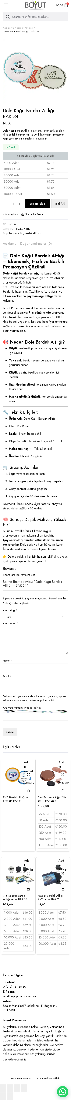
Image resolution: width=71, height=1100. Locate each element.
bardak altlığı (16, 233)
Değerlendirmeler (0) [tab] (36, 243)
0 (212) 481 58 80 (14, 987)
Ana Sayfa (8, 28)
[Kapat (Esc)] (24, 1088)
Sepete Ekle (37, 204)
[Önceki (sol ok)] (3, 1096)
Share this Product (35, 214)
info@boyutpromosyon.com (19, 996)
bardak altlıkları (33, 233)
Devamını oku (28, 790)
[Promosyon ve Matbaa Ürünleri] (35, 5)
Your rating (10, 610)
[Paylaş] (17, 1088)
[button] (62, 1091)
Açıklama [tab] (9, 243)
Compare (28, 782)
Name (7, 660)
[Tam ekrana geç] (10, 1088)
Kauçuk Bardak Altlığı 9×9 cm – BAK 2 (50, 897)
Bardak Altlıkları (25, 28)
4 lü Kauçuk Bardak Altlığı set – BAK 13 (15, 897)
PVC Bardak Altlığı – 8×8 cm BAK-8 (15, 799)
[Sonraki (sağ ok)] (10, 1096)
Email (7, 676)
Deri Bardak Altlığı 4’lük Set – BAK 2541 (52, 799)
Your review (10, 623)
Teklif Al (59, 204)
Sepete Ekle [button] (63, 790)
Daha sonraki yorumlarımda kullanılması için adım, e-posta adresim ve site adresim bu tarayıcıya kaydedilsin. (34, 698)
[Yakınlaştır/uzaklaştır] (3, 1088)
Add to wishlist (11, 214)
